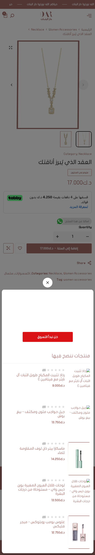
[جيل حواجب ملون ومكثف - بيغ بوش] (79, 422)
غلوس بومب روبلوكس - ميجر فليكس (42, 524)
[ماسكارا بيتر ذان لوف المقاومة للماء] (79, 458)
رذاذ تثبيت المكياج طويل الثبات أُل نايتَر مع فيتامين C (41, 377)
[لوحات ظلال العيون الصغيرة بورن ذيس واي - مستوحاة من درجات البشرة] (79, 495)
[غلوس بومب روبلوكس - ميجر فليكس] (79, 532)
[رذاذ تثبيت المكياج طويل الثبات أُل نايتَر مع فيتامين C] (79, 385)
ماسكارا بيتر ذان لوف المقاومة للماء (42, 451)
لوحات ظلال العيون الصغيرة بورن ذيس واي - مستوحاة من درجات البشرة (41, 489)
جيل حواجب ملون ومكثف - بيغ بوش (41, 414)
